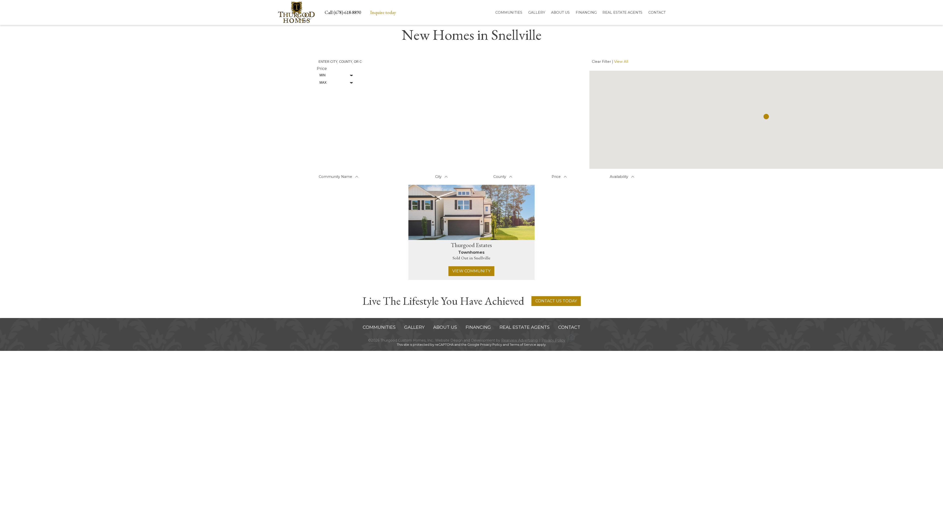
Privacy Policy (553, 340)
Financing (586, 12)
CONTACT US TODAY (556, 301)
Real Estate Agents (622, 12)
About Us (560, 12)
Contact (657, 12)
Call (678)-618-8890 (343, 12)
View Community (471, 271)
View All (621, 61)
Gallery (536, 12)
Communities (508, 12)
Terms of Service (523, 344)
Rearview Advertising (519, 340)
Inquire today (383, 12)
